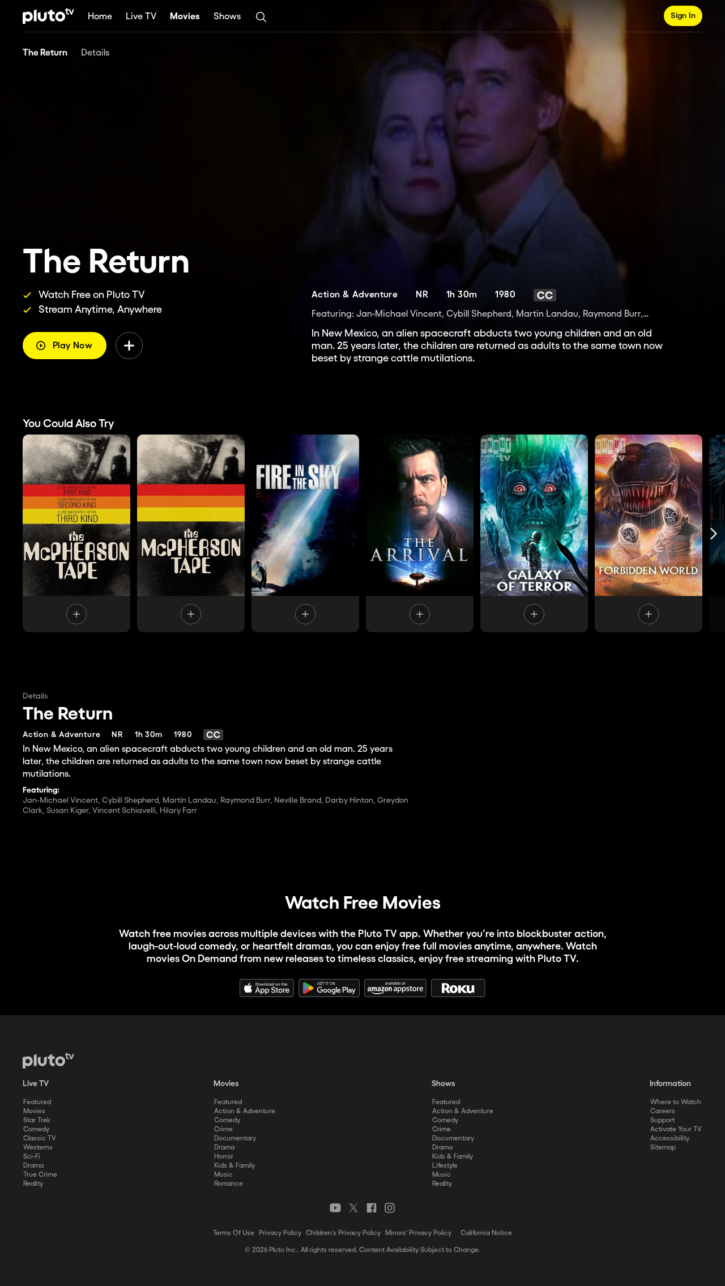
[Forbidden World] (648, 533)
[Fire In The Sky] (305, 533)
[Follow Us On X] (353, 1207)
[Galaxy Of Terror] (534, 533)
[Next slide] (713, 533)
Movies (185, 17)
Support (662, 1120)
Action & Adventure (244, 1111)
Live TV (141, 17)
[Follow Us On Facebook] (371, 1207)
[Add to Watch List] (129, 345)
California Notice (486, 1233)
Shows (227, 17)
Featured (37, 1102)
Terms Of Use (233, 1233)
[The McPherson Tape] (76, 533)
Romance (228, 1183)
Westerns (38, 1147)
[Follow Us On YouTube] (335, 1207)
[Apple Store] (267, 988)
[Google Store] (329, 988)
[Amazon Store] (395, 988)
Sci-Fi (31, 1156)
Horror (223, 1156)
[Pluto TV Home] (48, 15)
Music (223, 1174)
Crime (223, 1129)
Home (100, 17)
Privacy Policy (280, 1233)
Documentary (235, 1138)
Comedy (36, 1129)
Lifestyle (445, 1165)
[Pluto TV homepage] (48, 1060)
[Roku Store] (458, 988)
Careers (662, 1111)
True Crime (40, 1174)
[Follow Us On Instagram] (389, 1207)
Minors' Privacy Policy (418, 1233)
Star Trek (36, 1120)
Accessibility (669, 1138)
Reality (33, 1183)
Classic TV (39, 1138)
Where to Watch (675, 1102)
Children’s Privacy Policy (343, 1233)
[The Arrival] (420, 533)
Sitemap (663, 1147)
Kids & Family (234, 1165)
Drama (33, 1165)
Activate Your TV (676, 1129)
